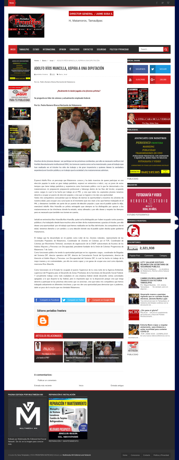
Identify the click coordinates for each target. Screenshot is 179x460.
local (65, 74)
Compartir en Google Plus (103, 300)
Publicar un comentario (47, 380)
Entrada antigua (117, 386)
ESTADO (36, 49)
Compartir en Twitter (76, 300)
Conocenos (135, 455)
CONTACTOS (88, 49)
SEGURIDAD (101, 49)
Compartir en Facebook (49, 300)
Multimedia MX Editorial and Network (77, 455)
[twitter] (162, 3)
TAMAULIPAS (24, 49)
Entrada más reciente (43, 386)
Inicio (81, 386)
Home (125, 455)
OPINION (62, 49)
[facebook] (157, 3)
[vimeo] (168, 3)
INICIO (12, 49)
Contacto (146, 455)
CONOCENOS (74, 49)
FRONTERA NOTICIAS (44, 455)
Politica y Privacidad (161, 455)
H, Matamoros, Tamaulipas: (86, 20)
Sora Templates (23, 455)
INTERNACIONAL (49, 49)
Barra (61, 74)
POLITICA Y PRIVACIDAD (119, 49)
